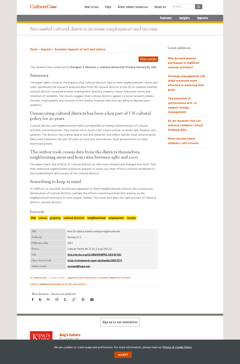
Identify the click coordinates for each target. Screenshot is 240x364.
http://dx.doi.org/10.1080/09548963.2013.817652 (94, 254)
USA (33, 218)
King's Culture (70, 335)
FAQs (108, 7)
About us (160, 7)
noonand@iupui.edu (79, 266)
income (131, 218)
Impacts (202, 18)
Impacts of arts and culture (82, 277)
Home (34, 49)
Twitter (40, 299)
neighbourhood (96, 218)
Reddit (56, 299)
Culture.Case (40, 277)
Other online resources (133, 7)
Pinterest (83, 300)
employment (116, 218)
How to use (92, 7)
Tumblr (65, 299)
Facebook (33, 299)
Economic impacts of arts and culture (80, 49)
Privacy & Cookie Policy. (177, 347)
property (55, 218)
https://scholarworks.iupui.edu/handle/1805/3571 (95, 260)
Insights (184, 18)
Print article (148, 59)
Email (92, 299)
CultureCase (43, 7)
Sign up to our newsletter (120, 322)
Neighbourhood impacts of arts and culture (62, 284)
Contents (166, 18)
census (43, 218)
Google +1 (74, 299)
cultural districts (74, 218)
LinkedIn (48, 299)
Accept (123, 354)
